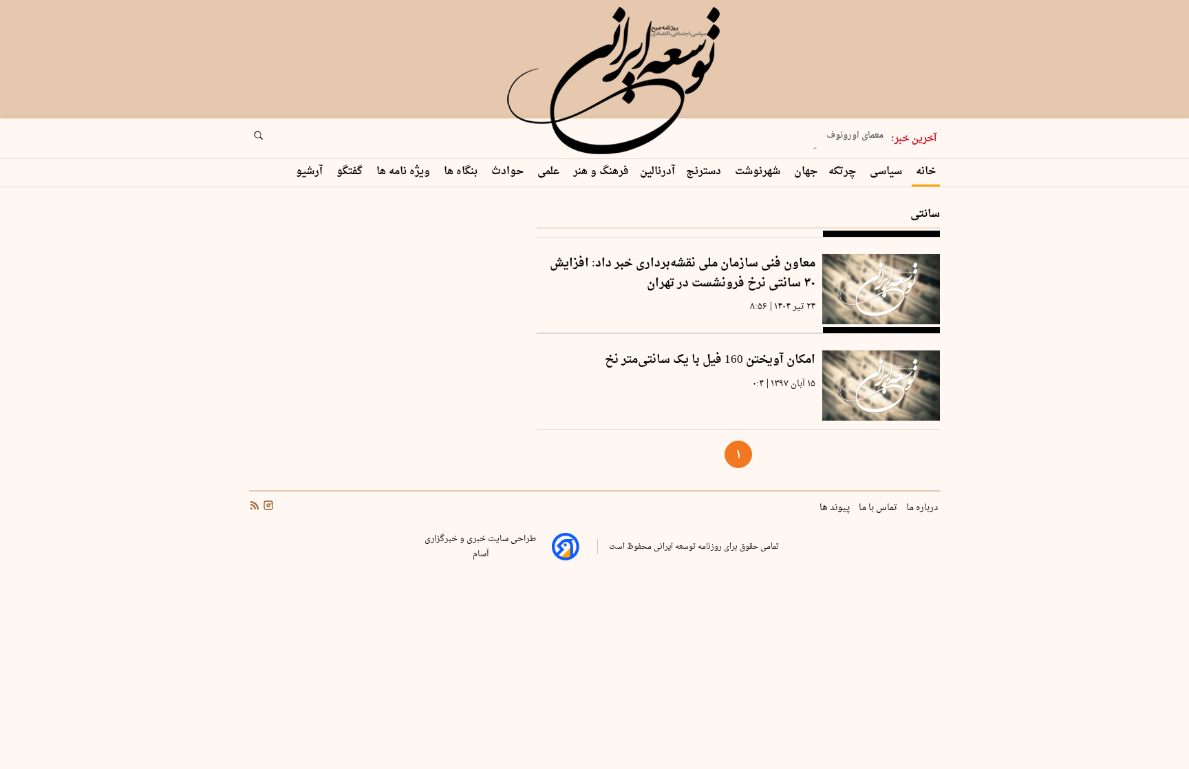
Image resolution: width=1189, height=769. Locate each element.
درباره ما (923, 508)
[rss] (254, 507)
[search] (271, 139)
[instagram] (267, 507)
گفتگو (350, 172)
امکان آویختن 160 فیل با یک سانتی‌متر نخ (710, 360)
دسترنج (705, 172)
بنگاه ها (462, 172)
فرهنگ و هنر (601, 172)
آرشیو (310, 172)
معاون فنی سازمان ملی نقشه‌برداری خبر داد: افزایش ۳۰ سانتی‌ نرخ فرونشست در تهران (682, 273)
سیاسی (887, 172)
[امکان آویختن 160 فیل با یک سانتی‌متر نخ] (881, 385)
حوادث (508, 172)
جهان (805, 172)
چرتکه (843, 172)
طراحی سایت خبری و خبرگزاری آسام (480, 546)
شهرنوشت (759, 172)
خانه (926, 172)
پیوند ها (836, 508)
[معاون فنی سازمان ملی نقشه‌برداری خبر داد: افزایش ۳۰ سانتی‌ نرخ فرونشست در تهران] (881, 289)
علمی (549, 172)
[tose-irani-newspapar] (616, 81)
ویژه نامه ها (404, 172)
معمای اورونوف (854, 132)
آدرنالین (657, 172)
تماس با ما (879, 508)
